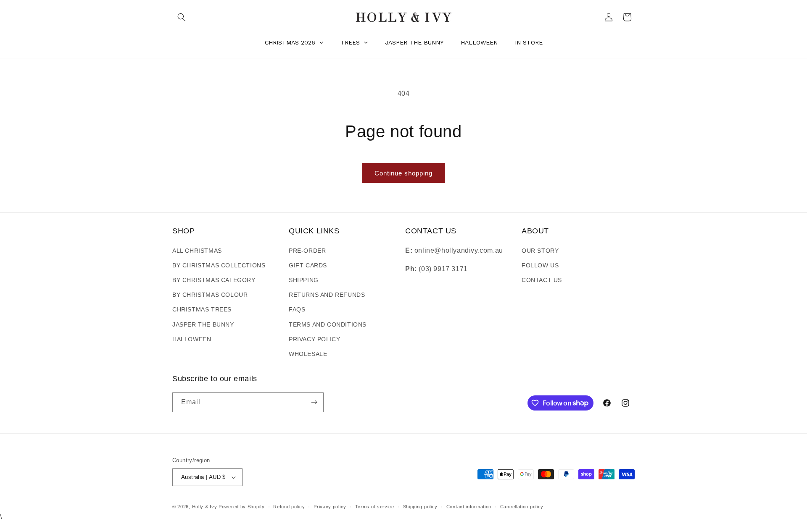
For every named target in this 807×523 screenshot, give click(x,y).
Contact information (468, 506)
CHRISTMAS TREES (202, 309)
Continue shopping (403, 173)
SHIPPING (304, 280)
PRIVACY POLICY (314, 339)
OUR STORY (540, 250)
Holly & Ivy (205, 506)
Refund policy (289, 506)
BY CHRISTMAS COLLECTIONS (218, 265)
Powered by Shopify (242, 506)
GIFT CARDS (308, 265)
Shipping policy (420, 506)
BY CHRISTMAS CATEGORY (214, 280)
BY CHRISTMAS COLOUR (210, 294)
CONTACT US (542, 280)
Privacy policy (330, 506)
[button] (181, 17)
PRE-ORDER (307, 250)
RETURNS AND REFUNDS (327, 294)
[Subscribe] (314, 402)
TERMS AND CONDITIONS (328, 324)
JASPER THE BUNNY (203, 324)
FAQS (297, 309)
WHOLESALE (308, 353)
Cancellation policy (521, 506)
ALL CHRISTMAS (197, 250)
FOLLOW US (540, 265)
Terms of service (374, 506)
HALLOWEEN (191, 339)
